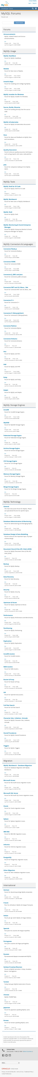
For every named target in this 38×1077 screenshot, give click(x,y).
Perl (5, 352)
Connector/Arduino (10, 339)
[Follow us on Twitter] (6, 1056)
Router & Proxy (9, 680)
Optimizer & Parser (10, 603)
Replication (8, 641)
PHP (5, 364)
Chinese (6, 995)
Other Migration (9, 870)
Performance (8, 615)
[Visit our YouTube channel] (9, 1056)
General (6, 506)
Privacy (3, 1071)
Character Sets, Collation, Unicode (16, 718)
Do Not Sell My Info (11, 1071)
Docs (5, 135)
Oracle (6, 806)
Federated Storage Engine (12, 435)
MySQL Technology (12, 502)
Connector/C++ (9, 300)
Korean (6, 1020)
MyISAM (6, 423)
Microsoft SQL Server (11, 793)
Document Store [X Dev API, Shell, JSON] (17, 549)
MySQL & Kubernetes (11, 122)
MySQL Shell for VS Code (12, 186)
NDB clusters (8, 667)
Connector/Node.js (10, 249)
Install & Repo (8, 82)
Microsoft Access (9, 780)
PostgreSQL (8, 857)
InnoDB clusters (9, 654)
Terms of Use (20, 1071)
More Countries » (27, 1051)
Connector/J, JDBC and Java (13, 275)
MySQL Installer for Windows (14, 94)
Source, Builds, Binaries (12, 107)
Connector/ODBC (10, 262)
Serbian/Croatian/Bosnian (13, 967)
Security (6, 590)
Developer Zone (7, 8)
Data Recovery (9, 577)
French (6, 903)
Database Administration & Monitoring (17, 521)
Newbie (6, 69)
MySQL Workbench (10, 199)
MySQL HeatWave (10, 56)
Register (35, 3)
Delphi (6, 390)
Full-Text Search (9, 705)
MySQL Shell (8, 212)
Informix (7, 845)
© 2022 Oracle (14, 1069)
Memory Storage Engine (12, 474)
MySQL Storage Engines (14, 405)
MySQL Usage (10, 51)
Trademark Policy (28, 1071)
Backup (6, 564)
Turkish (6, 982)
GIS (5, 692)
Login (29, 3)
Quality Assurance (10, 150)
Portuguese (8, 941)
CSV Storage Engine (10, 461)
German (6, 890)
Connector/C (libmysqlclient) (14, 313)
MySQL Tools (9, 181)
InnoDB (6, 410)
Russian (6, 954)
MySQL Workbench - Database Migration (18, 765)
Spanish (6, 928)
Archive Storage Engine (12, 448)
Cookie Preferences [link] (6, 1073)
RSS (5, 41)
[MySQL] (5, 3)
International (9, 885)
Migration (8, 760)
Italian (6, 916)
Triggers (6, 746)
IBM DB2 (6, 832)
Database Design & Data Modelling (16, 534)
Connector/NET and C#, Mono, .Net (16, 287)
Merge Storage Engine (11, 487)
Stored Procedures (10, 733)
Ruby (5, 377)
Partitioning (8, 628)
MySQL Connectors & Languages (18, 244)
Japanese (7, 1008)
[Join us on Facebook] (3, 1056)
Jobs (5, 165)
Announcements (9, 34)
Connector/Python (10, 326)
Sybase (6, 819)
